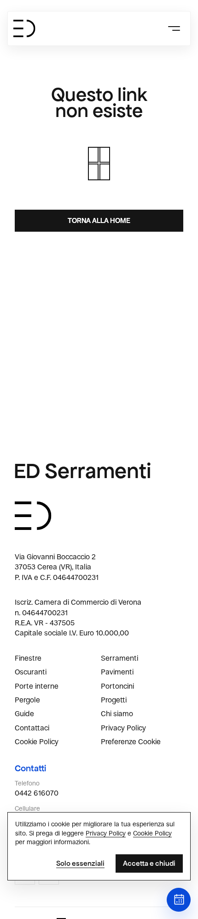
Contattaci (32, 728)
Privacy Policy (123, 728)
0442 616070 (36, 793)
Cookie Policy (36, 741)
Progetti (114, 700)
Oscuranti (31, 672)
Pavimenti (117, 672)
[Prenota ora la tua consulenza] (179, 900)
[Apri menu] (174, 28)
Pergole (27, 700)
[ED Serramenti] (24, 28)
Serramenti (119, 658)
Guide (24, 713)
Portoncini (117, 686)
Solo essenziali (80, 863)
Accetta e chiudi (149, 863)
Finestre (28, 658)
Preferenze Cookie (131, 741)
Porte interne (36, 686)
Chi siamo (117, 713)
